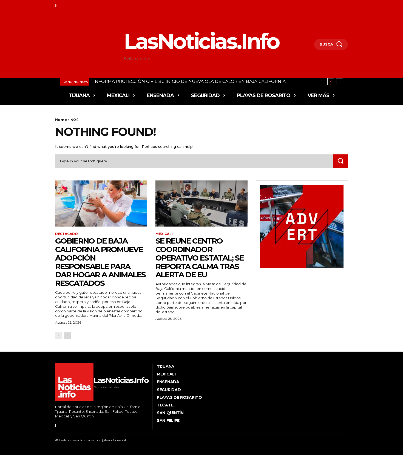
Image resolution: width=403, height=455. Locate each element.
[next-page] (67, 335)
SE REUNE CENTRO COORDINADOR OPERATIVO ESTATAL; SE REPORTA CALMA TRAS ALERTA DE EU (199, 257)
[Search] (340, 161)
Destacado (66, 234)
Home (61, 119)
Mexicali (164, 234)
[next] (339, 81)
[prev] (330, 81)
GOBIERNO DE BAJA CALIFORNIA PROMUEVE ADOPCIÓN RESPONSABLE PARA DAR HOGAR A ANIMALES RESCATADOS (100, 262)
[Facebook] (56, 6)
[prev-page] (58, 335)
